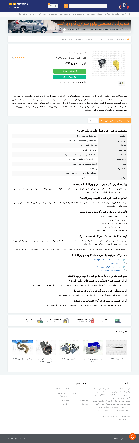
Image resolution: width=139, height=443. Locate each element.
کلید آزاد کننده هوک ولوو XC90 (18, 360)
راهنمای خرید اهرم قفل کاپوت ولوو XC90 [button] (115, 121)
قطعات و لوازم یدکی (112, 14)
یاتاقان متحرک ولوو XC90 (42, 359)
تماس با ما (42, 14)
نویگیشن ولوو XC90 (89, 359)
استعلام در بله (68, 77)
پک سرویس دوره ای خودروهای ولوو (72, 14)
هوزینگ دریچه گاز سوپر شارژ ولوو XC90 (65, 360)
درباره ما (33, 14)
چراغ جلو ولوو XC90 (115, 263)
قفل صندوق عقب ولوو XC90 (111, 270)
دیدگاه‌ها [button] (92, 121)
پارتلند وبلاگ (23, 14)
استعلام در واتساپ (68, 71)
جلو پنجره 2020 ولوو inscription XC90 (108, 260)
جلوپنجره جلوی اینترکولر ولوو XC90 (109, 267)
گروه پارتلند (126, 14)
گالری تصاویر (52, 14)
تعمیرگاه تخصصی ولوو (95, 14)
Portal (116, 439)
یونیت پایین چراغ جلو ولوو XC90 (112, 360)
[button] (50, 6)
